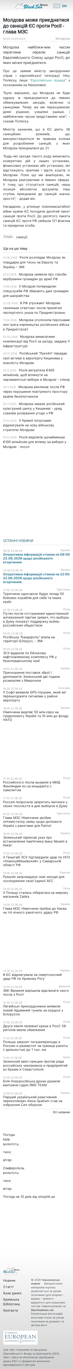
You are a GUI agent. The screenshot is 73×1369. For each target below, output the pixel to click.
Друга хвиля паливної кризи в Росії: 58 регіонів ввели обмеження (34, 1028)
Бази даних (12, 1293)
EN (64, 6)
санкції (21, 237)
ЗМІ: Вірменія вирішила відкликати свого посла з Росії (36, 992)
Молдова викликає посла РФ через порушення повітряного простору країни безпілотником (35, 391)
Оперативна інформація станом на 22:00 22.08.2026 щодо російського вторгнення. (36, 578)
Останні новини (18, 541)
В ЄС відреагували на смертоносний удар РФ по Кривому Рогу (32, 977)
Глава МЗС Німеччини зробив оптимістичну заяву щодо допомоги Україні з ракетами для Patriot (32, 821)
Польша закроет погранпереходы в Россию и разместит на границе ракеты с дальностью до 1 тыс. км (35, 1046)
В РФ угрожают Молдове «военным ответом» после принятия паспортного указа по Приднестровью (34, 307)
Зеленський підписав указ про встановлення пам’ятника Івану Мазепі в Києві (35, 841)
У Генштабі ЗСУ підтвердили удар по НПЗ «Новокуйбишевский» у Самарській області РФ (36, 861)
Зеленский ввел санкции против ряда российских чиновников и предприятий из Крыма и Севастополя (35, 1065)
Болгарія (64, 688)
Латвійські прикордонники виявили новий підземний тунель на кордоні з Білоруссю (33, 1010)
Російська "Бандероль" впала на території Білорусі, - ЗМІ (29, 639)
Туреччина (63, 589)
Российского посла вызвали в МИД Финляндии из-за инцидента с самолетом (31, 786)
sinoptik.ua (46, 1197)
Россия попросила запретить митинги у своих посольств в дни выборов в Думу (35, 804)
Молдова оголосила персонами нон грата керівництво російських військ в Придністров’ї (36, 324)
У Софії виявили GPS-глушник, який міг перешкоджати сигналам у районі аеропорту (34, 696)
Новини (9, 1280)
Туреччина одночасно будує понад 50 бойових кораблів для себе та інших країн (33, 597)
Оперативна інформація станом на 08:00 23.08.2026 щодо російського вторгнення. (36, 558)
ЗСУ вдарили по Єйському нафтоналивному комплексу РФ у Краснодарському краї (30, 657)
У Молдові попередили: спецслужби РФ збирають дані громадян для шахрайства (36, 291)
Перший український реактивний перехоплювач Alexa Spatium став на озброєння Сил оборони (32, 1101)
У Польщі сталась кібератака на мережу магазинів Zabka (35, 894)
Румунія (65, 872)
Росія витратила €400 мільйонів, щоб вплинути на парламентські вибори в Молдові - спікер (36, 375)
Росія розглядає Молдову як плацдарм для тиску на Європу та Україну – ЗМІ (34, 262)
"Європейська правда (47, 80)
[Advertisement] (36, 492)
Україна (65, 550)
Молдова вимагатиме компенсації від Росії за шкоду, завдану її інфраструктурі (36, 341)
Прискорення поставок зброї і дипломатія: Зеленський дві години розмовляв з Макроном (31, 676)
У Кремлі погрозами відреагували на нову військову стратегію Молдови (28, 425)
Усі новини (61, 1112)
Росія (66, 609)
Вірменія (64, 986)
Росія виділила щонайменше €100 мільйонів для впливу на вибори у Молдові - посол (34, 442)
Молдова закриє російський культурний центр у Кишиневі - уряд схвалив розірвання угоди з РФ (34, 408)
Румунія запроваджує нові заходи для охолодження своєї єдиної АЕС (33, 879)
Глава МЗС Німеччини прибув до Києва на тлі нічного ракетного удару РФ (35, 910)
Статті (8, 1287)
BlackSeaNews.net (42, 1310)
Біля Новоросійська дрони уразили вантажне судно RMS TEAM (31, 1083)
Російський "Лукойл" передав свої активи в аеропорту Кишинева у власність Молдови (35, 358)
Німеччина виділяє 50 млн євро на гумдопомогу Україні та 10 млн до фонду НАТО (36, 716)
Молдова (63, 38)
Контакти (10, 1310)
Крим (66, 1057)
